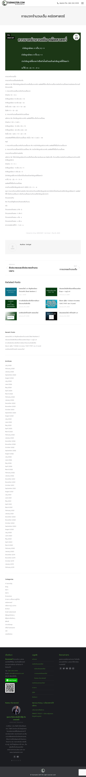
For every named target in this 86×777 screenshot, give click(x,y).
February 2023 (10, 435)
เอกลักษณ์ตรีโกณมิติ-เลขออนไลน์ (28, 312)
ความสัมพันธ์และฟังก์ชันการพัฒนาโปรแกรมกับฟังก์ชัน (29, 302)
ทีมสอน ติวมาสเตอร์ (40, 678)
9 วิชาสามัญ (8, 583)
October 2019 (9, 561)
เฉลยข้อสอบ (8, 634)
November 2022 (10, 444)
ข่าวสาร (34, 687)
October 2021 (9, 485)
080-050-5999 (13, 671)
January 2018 (9, 564)
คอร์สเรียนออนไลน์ (37, 664)
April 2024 (8, 390)
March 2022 (9, 469)
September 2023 (10, 413)
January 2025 (9, 372)
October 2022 (9, 447)
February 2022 (10, 472)
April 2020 (8, 542)
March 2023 (9, 431)
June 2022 (8, 460)
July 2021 (8, 495)
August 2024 (9, 378)
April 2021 (8, 504)
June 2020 (8, 536)
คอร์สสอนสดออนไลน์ (38, 683)
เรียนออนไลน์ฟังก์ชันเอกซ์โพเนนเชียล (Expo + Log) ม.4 (70, 290)
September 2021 (10, 488)
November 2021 (10, 482)
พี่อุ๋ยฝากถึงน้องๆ (10, 618)
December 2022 (10, 441)
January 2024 (9, 400)
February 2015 (9, 567)
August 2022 (9, 454)
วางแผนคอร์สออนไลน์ (40, 673)
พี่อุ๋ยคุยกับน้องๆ (9, 615)
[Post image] (11, 292)
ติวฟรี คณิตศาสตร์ (10, 612)
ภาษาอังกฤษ (8, 624)
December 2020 (10, 517)
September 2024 (10, 375)
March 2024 (9, 394)
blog (8, 35)
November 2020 (10, 520)
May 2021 (8, 501)
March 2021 (8, 507)
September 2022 (10, 450)
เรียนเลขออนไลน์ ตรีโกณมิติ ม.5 (68, 312)
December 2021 (10, 479)
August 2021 (9, 491)
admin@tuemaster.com (16, 673)
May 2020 (8, 539)
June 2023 (8, 422)
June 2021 (8, 498)
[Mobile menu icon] (82, 3)
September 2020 (10, 526)
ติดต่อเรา (34, 697)
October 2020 (9, 523)
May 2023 (8, 425)
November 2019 (10, 558)
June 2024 (8, 384)
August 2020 (9, 529)
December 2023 (10, 403)
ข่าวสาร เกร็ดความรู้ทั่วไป (12, 599)
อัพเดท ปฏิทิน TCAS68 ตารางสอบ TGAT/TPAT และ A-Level (69, 302)
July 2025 (8, 365)
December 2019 (10, 554)
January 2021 (9, 513)
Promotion (8, 596)
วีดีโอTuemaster (10, 627)
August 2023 (9, 416)
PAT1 (6, 590)
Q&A (33, 692)
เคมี (6, 631)
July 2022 (8, 457)
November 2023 (10, 406)
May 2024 (8, 387)
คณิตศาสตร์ (10, 38)
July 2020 (8, 532)
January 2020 (9, 551)
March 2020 (9, 545)
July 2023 (8, 419)
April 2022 (8, 466)
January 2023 (9, 438)
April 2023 (8, 428)
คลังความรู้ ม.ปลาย (10, 605)
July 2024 (8, 381)
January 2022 (9, 476)
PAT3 (6, 593)
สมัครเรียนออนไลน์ (39, 668)
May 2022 (8, 463)
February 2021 (9, 510)
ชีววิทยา (7, 609)
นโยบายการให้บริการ (38, 710)
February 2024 (10, 397)
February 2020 (10, 548)
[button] (11, 760)
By (47, 233)
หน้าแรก (34, 659)
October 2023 (9, 409)
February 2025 (10, 368)
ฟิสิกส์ (7, 621)
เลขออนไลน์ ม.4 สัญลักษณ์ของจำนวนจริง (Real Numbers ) (28, 290)
